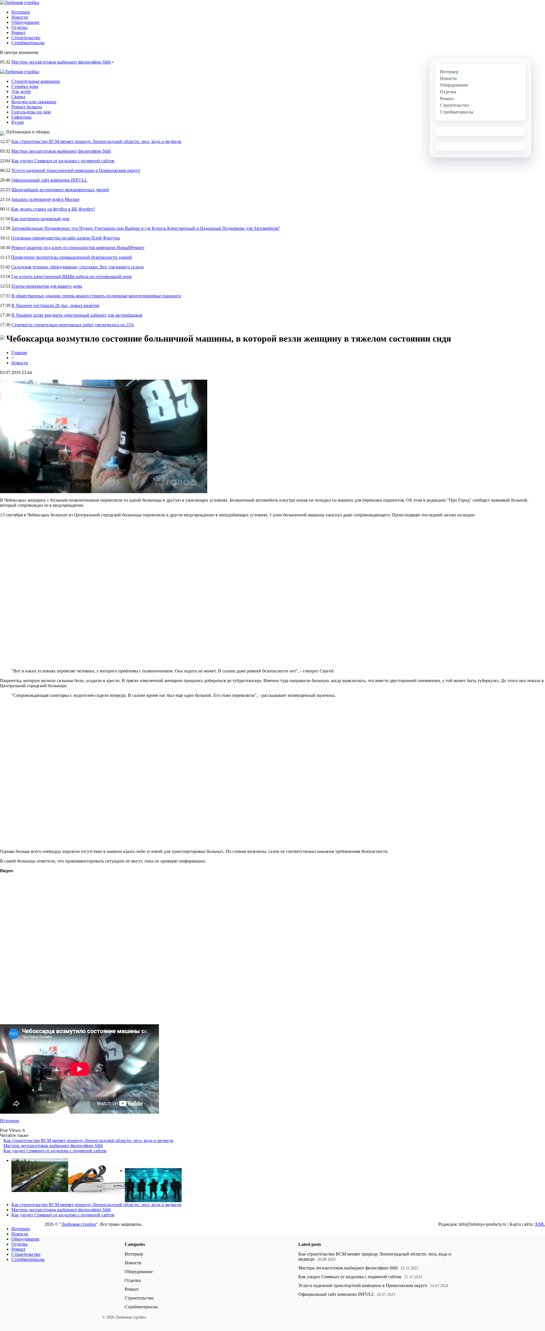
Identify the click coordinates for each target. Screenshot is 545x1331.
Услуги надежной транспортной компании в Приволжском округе (75, 170)
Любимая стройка (78, 1224)
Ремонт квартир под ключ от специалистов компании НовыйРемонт (77, 247)
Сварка (18, 96)
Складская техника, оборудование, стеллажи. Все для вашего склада (77, 266)
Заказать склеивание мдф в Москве (45, 199)
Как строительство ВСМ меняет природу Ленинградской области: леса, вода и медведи (96, 141)
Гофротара (21, 117)
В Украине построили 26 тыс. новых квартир (55, 305)
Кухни (17, 122)
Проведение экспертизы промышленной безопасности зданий (71, 257)
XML (540, 1224)
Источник (9, 1120)
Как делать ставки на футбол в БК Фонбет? (53, 209)
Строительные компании (35, 81)
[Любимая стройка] (19, 2)
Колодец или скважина (33, 101)
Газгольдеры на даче (31, 112)
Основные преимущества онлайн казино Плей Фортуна (65, 237)
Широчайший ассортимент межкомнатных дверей (60, 189)
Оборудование (25, 22)
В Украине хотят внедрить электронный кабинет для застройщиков (76, 315)
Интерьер (20, 12)
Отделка (19, 27)
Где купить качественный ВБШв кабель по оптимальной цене (71, 276)
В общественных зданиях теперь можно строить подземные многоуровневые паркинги (96, 295)
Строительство (25, 37)
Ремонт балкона (26, 106)
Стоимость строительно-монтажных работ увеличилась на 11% (72, 324)
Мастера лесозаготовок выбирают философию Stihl (61, 62)
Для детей (21, 91)
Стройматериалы (28, 42)
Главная (19, 352)
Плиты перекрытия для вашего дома (46, 286)
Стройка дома (24, 86)
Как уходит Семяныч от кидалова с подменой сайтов (62, 160)
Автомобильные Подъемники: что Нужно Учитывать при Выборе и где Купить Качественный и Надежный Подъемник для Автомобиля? (145, 228)
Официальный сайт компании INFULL (49, 180)
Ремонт (18, 32)
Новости (19, 17)
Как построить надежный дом (40, 218)
